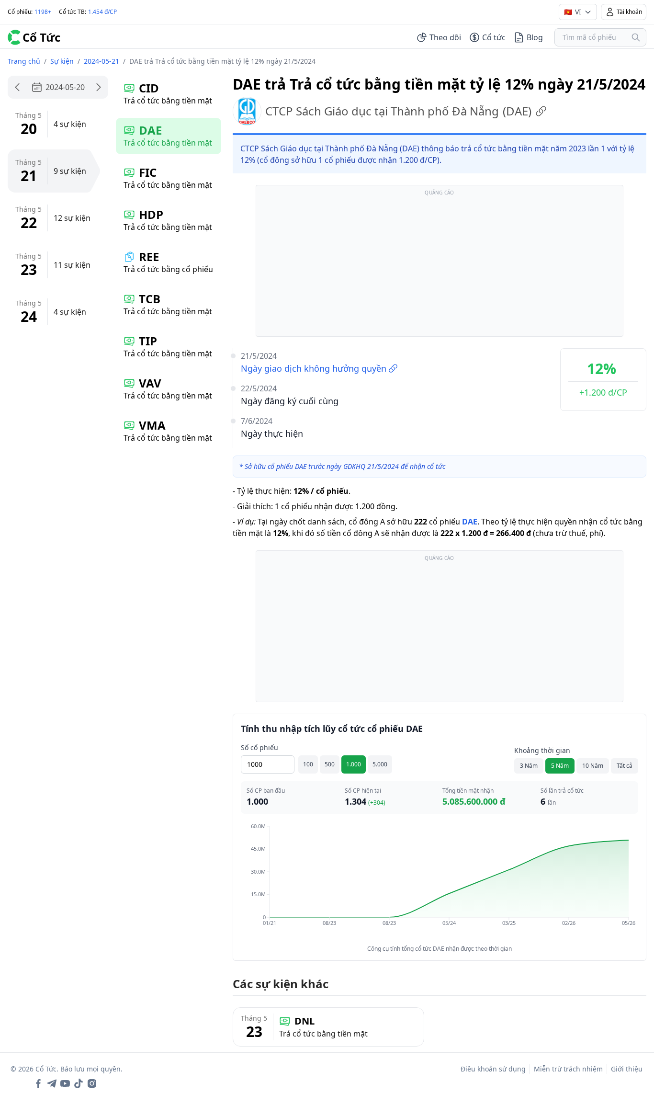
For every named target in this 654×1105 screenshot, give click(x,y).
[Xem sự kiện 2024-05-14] (17, 87)
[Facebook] (38, 1083)
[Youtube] (65, 1083)
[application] (439, 881)
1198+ (42, 12)
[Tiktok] (78, 1083)
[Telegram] (51, 1083)
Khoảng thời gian (542, 750)
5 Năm (560, 766)
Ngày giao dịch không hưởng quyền (313, 368)
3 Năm (529, 766)
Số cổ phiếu (259, 747)
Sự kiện (62, 61)
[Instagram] (92, 1083)
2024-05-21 (101, 61)
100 (308, 764)
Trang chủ (24, 61)
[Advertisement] (439, 265)
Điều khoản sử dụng (493, 1068)
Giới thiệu (627, 1068)
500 (330, 764)
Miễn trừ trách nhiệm (568, 1068)
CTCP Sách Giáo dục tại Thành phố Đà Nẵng (398, 111)
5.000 (379, 764)
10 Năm (592, 766)
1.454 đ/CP (102, 12)
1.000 (353, 764)
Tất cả (624, 766)
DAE (469, 521)
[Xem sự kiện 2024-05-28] (98, 87)
